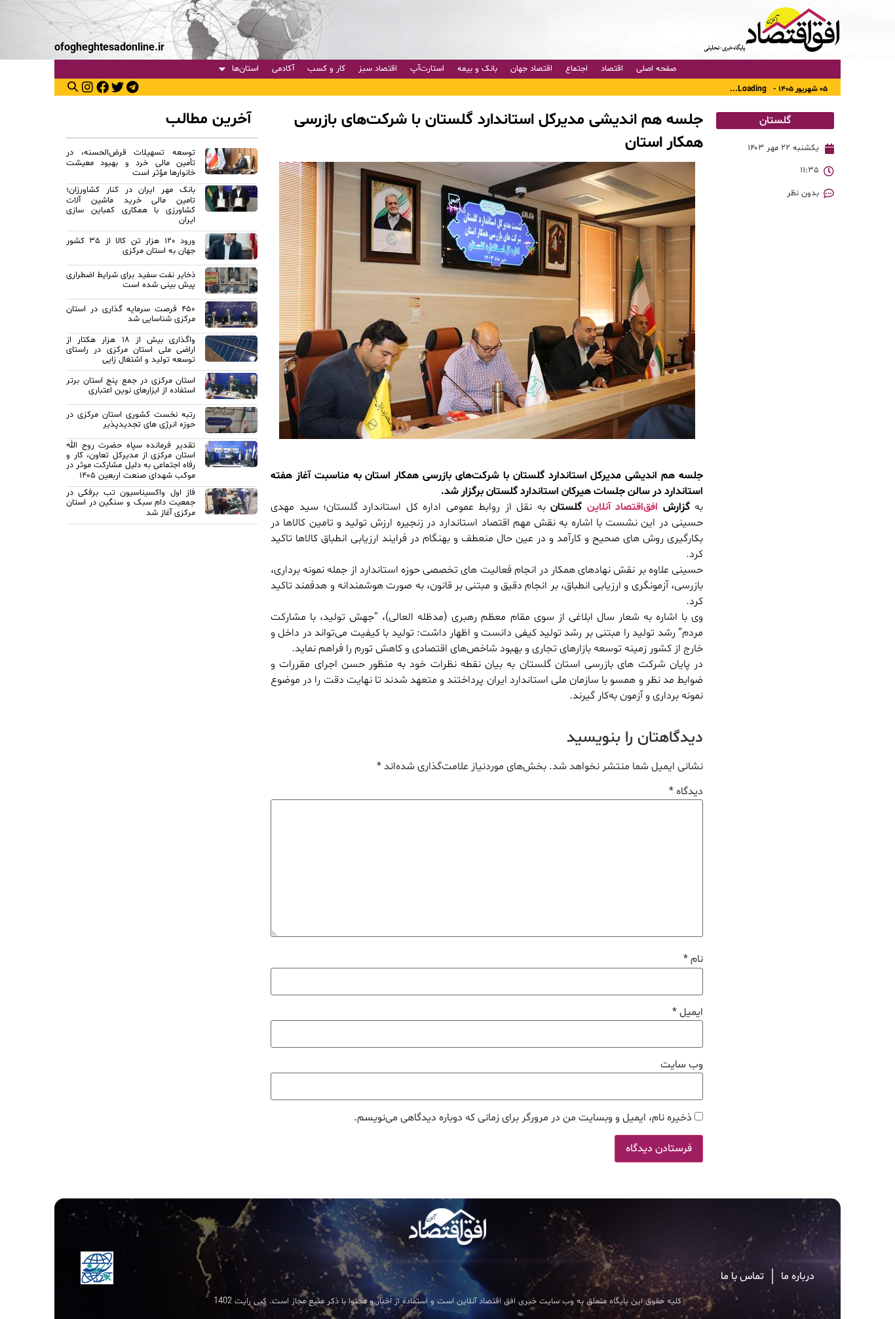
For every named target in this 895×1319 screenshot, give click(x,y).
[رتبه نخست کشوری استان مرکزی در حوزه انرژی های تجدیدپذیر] (231, 422)
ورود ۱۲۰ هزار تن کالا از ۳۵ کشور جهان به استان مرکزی (130, 246)
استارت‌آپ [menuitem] (427, 69)
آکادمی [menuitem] (283, 69)
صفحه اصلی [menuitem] (656, 69)
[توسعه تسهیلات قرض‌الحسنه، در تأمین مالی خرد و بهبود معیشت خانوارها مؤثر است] (231, 165)
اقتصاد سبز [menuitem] (377, 69)
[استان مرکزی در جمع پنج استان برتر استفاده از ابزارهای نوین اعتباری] (231, 388)
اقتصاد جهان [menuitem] (531, 69)
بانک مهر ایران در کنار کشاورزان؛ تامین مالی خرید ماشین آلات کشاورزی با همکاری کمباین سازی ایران (130, 205)
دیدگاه (686, 791)
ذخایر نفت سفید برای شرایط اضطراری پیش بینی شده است (130, 280)
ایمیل (687, 1012)
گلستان (775, 120)
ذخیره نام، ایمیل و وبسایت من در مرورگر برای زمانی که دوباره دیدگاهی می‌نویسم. (523, 1118)
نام (693, 959)
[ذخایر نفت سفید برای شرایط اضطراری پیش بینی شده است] (231, 282)
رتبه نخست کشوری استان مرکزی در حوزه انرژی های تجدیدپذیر (130, 419)
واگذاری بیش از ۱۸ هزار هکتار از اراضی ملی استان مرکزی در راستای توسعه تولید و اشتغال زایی (130, 350)
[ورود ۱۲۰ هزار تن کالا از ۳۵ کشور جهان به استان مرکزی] (231, 248)
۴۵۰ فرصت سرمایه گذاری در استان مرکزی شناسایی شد (130, 314)
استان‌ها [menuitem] (245, 69)
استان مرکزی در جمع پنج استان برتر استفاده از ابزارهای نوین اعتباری (130, 385)
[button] (72, 86)
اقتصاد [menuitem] (612, 69)
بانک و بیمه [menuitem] (477, 69)
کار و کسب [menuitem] (326, 69)
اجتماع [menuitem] (576, 69)
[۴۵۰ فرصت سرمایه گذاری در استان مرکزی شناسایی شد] (231, 316)
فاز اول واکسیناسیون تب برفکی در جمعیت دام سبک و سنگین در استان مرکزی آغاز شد (130, 503)
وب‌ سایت (681, 1065)
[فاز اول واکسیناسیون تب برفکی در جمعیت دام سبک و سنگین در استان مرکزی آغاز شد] (231, 505)
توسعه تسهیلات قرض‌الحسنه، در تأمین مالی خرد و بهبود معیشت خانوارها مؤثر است (130, 163)
